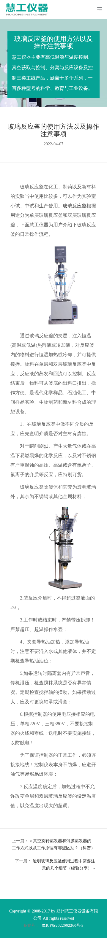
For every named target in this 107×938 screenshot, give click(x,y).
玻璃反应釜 (74, 205)
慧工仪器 (29, 6)
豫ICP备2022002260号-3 (63, 925)
